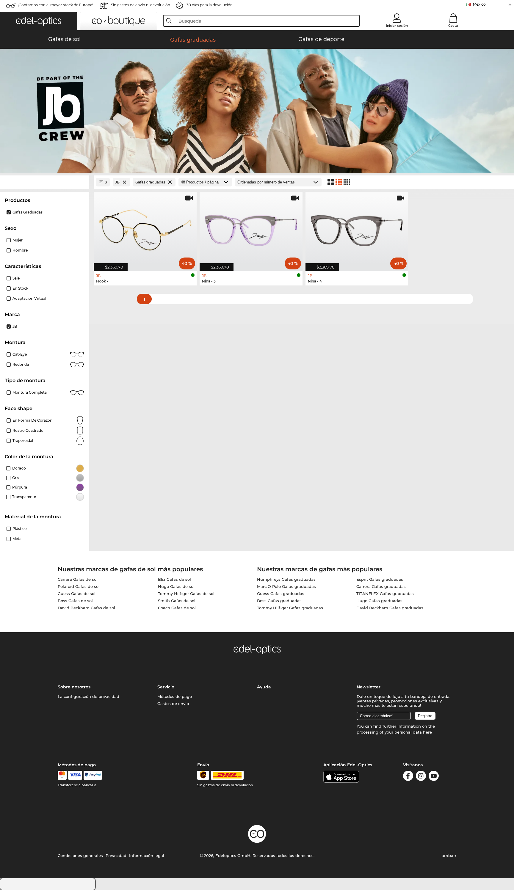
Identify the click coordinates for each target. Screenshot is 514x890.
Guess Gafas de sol (76, 593)
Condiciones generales (80, 855)
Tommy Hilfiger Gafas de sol (186, 593)
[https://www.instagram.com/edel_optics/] (421, 777)
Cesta (453, 25)
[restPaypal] (93, 775)
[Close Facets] (44, 182)
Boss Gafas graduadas (279, 600)
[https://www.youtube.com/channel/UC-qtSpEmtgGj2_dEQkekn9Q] (434, 777)
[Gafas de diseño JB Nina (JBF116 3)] (251, 228)
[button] (38, 21)
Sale (16, 278)
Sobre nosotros (74, 687)
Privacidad (116, 855)
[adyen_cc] (62, 775)
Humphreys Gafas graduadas (286, 579)
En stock (20, 288)
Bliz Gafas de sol (174, 579)
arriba (448, 855)
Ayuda (264, 687)
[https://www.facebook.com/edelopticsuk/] (408, 777)
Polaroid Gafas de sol (79, 586)
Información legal (146, 855)
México (479, 4)
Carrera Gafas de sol (78, 579)
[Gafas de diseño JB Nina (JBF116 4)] (356, 228)
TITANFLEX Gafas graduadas (385, 593)
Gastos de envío (173, 703)
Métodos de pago (174, 696)
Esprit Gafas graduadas (379, 579)
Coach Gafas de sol (177, 607)
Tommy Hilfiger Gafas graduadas (290, 607)
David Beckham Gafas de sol (86, 607)
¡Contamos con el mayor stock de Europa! (55, 5)
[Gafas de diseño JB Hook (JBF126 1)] (145, 228)
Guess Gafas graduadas (280, 593)
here (427, 732)
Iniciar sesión (397, 25)
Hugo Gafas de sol (176, 586)
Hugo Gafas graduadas (379, 600)
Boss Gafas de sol (75, 600)
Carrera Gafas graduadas (381, 586)
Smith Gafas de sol (176, 600)
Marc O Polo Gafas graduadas (286, 586)
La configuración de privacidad (88, 696)
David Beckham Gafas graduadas (389, 607)
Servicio (165, 687)
